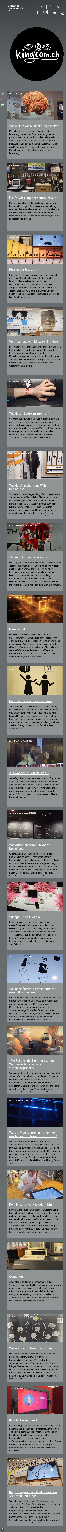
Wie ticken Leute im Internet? (29, 413)
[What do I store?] (35, 121)
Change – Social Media (24, 917)
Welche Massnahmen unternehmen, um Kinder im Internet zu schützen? (33, 1134)
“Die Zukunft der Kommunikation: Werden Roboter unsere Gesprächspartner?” (31, 1064)
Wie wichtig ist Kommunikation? (30, 1348)
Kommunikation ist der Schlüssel (30, 701)
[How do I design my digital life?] (35, 409)
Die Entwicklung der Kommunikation (33, 198)
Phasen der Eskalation (23, 270)
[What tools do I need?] (35, 193)
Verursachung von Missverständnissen (34, 342)
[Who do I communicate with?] (35, 553)
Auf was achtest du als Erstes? (29, 773)
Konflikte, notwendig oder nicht (30, 1205)
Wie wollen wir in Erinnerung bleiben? (34, 126)
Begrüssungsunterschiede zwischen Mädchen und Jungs (33, 1494)
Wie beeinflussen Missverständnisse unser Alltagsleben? (32, 991)
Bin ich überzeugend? (23, 1420)
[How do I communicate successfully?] (35, 265)
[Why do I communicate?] (35, 1344)
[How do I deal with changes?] (35, 1056)
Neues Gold (17, 629)
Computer (16, 1276)
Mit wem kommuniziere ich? (28, 557)
